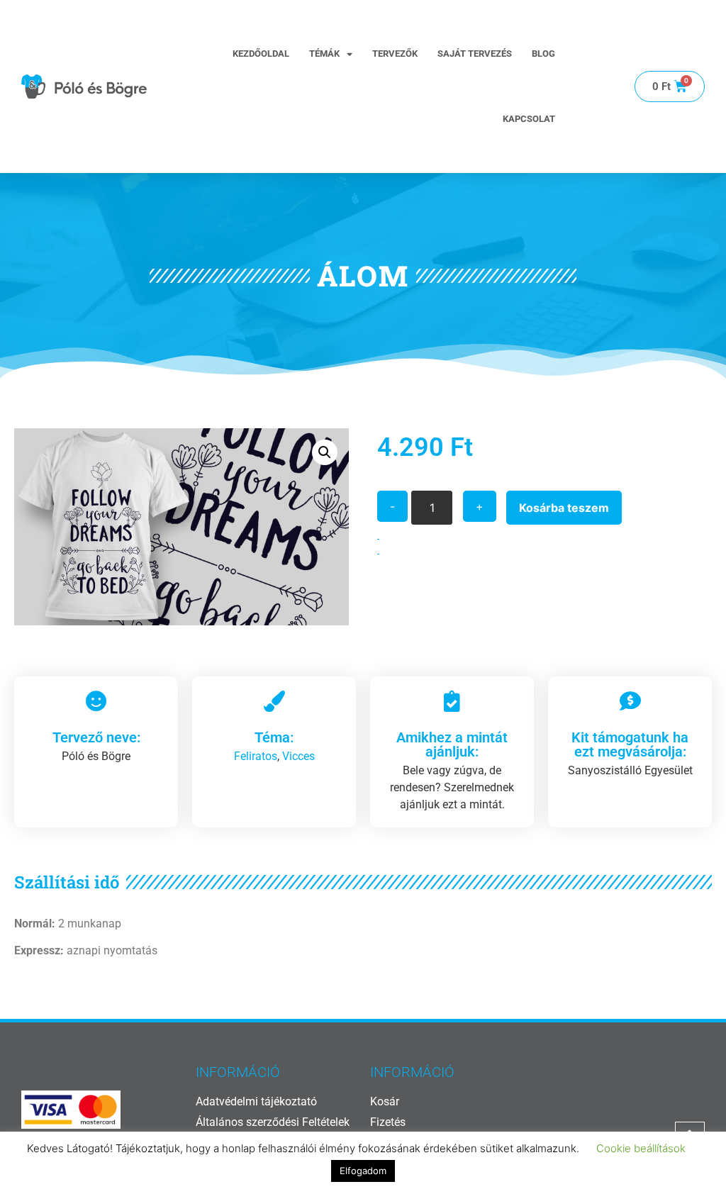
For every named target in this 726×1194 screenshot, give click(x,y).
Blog (543, 53)
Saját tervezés (474, 53)
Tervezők (395, 53)
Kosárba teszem (564, 508)
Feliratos (255, 756)
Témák (324, 53)
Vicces (298, 756)
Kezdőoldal (261, 53)
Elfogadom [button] (363, 1170)
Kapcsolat (529, 118)
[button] (324, 452)
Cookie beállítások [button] (641, 1148)
